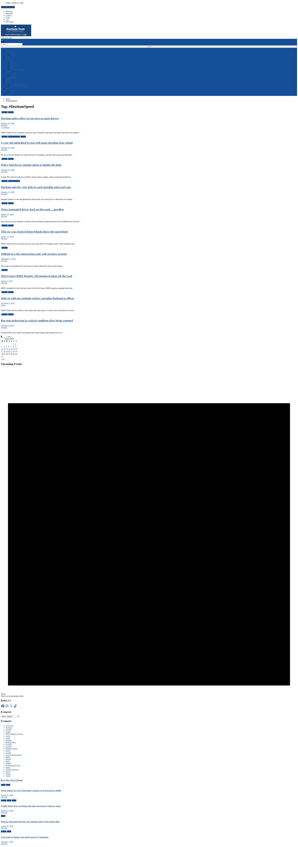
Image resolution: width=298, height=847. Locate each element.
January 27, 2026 (7, 214)
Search (3, 42)
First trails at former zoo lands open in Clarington (25, 837)
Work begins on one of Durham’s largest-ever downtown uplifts (31, 790)
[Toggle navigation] (2, 40)
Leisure (13, 91)
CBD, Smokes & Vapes (19, 86)
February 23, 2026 (8, 148)
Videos (8, 95)
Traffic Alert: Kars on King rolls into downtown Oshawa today (31, 806)
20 (9, 351)
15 (14, 349)
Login (8, 17)
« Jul (2, 359)
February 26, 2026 (8, 123)
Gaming (13, 76)
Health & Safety (14, 137)
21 (11, 351)
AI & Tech (14, 65)
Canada (13, 53)
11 (4, 349)
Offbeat (8, 80)
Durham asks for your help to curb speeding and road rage (36, 187)
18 (4, 351)
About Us (9, 11)
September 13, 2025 (8, 259)
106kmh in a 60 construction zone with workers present (34, 253)
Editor (3, 305)
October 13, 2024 (7, 325)
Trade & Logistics (16, 70)
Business (9, 59)
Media (12, 68)
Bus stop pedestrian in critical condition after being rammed (37, 320)
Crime (8, 57)
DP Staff (4, 125)
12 (7, 349)
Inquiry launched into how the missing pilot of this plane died (30, 821)
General (8, 747)
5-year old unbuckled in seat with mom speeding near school (37, 142)
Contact (8, 15)
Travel (8, 88)
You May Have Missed (12, 780)
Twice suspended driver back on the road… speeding (32, 209)
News (8, 761)
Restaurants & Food (13, 765)
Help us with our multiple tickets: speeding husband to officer (37, 298)
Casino (12, 74)
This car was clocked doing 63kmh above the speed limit (34, 231)
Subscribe (9, 13)
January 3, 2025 (7, 281)
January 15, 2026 (7, 237)
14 (11, 349)
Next (9, 337)
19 (7, 351)
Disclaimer (10, 22)
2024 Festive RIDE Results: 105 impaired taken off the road (36, 276)
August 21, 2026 (7, 795)
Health (8, 82)
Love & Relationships (18, 84)
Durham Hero (11, 78)
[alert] (149, 532)
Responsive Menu (8, 7)
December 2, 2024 (8, 303)
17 (2, 351)
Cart (7, 20)
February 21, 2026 (8, 192)
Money (12, 63)
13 (9, 349)
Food (12, 93)
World (12, 55)
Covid (8, 736)
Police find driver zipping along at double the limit (31, 164)
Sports (8, 72)
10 (2, 349)
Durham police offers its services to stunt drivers (30, 118)
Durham (9, 51)
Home (12, 61)
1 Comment (5, 128)
